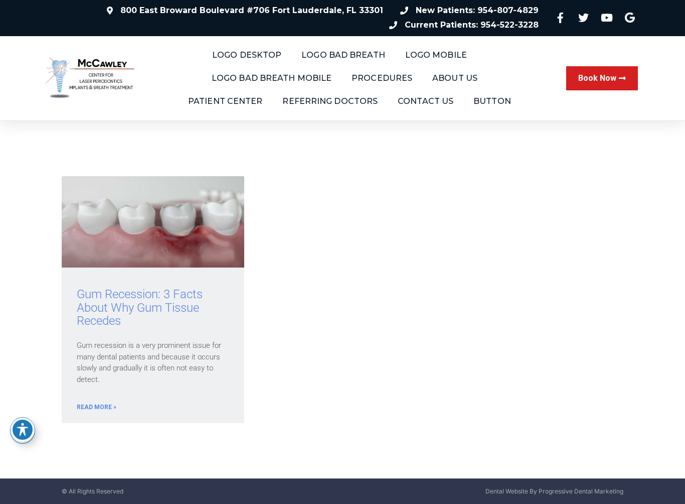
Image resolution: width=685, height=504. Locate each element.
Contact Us (425, 101)
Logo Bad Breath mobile (271, 78)
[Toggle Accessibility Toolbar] (23, 430)
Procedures (382, 78)
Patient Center (225, 101)
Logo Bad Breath (343, 55)
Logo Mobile (436, 55)
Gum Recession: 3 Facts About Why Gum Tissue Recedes (140, 307)
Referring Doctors (330, 101)
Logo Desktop (246, 55)
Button (492, 101)
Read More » (96, 407)
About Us (454, 78)
